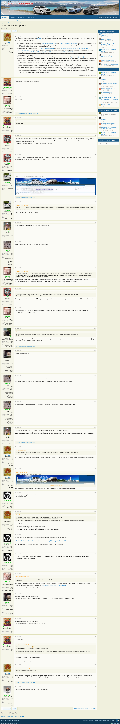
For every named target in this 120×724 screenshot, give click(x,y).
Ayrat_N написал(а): (21, 515)
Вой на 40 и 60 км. (106, 104)
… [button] (7, 31)
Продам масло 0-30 (106, 92)
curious (3, 28)
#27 (95, 618)
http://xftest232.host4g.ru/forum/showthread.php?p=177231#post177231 (52, 52)
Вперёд (14, 31)
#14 (95, 328)
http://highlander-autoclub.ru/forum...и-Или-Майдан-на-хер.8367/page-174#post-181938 (41, 541)
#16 (95, 375)
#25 (95, 573)
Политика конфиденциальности (102, 720)
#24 (95, 554)
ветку (39, 38)
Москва (11, 48)
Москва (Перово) (9, 345)
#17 (95, 401)
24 (10, 31)
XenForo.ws (18, 723)
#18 (95, 427)
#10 (95, 241)
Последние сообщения (106, 31)
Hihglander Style (6, 720)
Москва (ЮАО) (9, 112)
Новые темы (103, 70)
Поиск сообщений (15, 20)
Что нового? (21, 17)
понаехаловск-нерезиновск (9, 366)
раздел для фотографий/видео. (80, 57)
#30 (95, 686)
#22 (95, 511)
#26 (95, 594)
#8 (95, 202)
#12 (95, 288)
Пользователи (32, 17)
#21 (95, 492)
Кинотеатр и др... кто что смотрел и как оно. (108, 55)
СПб (12, 149)
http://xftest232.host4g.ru (48, 43)
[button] (26, 17)
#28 (95, 636)
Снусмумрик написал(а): (22, 668)
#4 (95, 117)
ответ (44, 57)
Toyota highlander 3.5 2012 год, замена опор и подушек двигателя (109, 99)
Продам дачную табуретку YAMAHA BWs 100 (109, 84)
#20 (95, 469)
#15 (95, 350)
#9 (95, 222)
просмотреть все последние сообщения (54, 585)
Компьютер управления (108, 88)
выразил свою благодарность (27, 113)
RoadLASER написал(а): (22, 576)
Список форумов (5, 20)
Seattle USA (10, 188)
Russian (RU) (16, 720)
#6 (95, 154)
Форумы (5, 17)
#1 (95, 34)
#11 (95, 268)
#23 (95, 534)
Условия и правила (88, 720)
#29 (95, 664)
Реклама (12, 17)
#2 (95, 79)
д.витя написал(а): (20, 472)
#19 (95, 446)
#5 (95, 135)
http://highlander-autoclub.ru (45, 48)
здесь (23, 528)
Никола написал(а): (21, 121)
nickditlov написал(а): (21, 205)
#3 (95, 97)
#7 (95, 174)
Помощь (114, 720)
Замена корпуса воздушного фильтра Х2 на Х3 (109, 43)
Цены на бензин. (106, 39)
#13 (95, 307)
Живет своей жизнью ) (107, 60)
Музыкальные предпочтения (109, 64)
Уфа (12, 236)
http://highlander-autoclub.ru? (69, 43)
